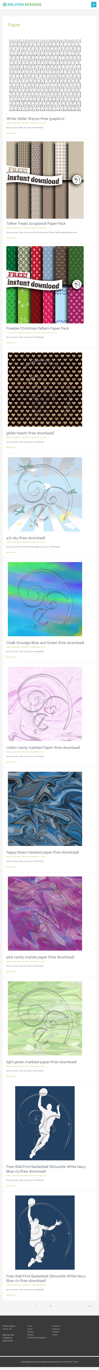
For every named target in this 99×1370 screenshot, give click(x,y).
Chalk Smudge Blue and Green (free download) (45, 643)
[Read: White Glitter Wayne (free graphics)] (45, 75)
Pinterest (55, 1332)
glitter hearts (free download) (30, 433)
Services (30, 1335)
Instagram (56, 1329)
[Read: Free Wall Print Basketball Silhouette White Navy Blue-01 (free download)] (45, 1232)
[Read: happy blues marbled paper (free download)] (45, 809)
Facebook (56, 1326)
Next (90, 1306)
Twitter (54, 1335)
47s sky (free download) (25, 538)
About (29, 1329)
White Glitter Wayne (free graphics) (35, 119)
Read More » (11, 133)
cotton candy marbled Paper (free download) (43, 747)
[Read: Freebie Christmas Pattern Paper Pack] (45, 285)
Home (29, 1326)
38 (51, 1306)
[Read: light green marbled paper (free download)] (45, 1018)
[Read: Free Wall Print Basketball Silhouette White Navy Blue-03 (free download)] (45, 1123)
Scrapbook (16, 123)
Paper (8, 123)
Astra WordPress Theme (68, 1362)
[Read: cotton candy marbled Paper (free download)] (45, 704)
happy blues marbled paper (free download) (42, 852)
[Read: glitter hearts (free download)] (45, 389)
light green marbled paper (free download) (41, 1062)
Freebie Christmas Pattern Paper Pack (37, 328)
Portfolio (30, 1332)
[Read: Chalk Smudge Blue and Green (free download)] (45, 599)
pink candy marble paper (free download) (40, 957)
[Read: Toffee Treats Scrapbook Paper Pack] (45, 180)
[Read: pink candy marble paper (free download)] (45, 913)
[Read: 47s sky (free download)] (45, 494)
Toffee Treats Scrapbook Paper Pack (36, 223)
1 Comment (11, 333)
